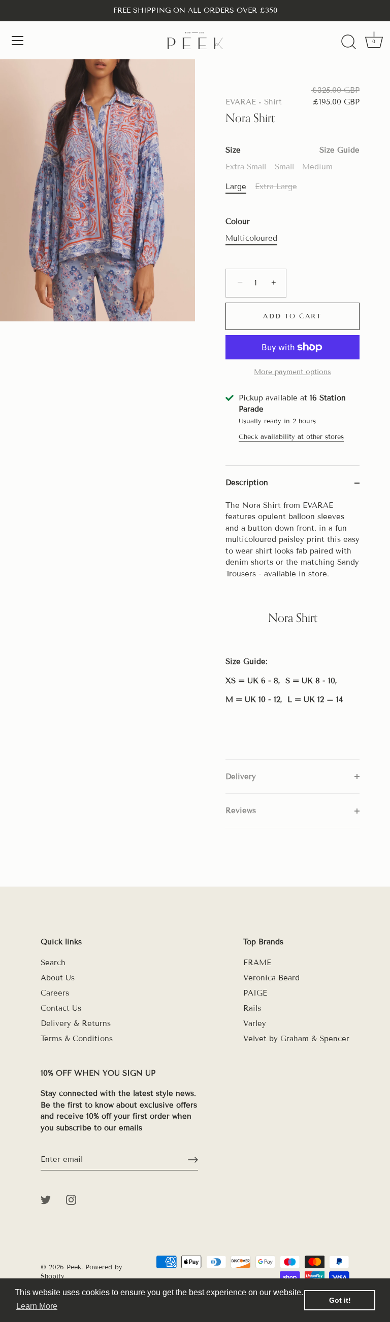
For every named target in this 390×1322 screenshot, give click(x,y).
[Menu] (18, 40)
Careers (55, 993)
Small (284, 166)
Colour (237, 221)
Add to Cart (292, 316)
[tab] (292, 629)
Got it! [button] (340, 1300)
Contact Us (61, 1008)
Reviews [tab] (240, 810)
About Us (58, 977)
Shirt (273, 101)
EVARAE (240, 101)
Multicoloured (251, 238)
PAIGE (255, 993)
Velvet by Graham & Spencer (296, 1038)
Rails (252, 1008)
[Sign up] (193, 1160)
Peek (74, 1267)
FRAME (257, 962)
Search (53, 962)
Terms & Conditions (77, 1038)
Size (292, 150)
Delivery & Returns (76, 1023)
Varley (254, 1023)
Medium (317, 166)
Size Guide (339, 150)
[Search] (348, 42)
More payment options (292, 372)
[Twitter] (46, 1198)
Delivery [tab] (240, 776)
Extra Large (276, 186)
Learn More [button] (36, 1306)
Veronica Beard (271, 977)
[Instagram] (71, 1198)
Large (235, 186)
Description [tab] (246, 482)
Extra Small (245, 166)
